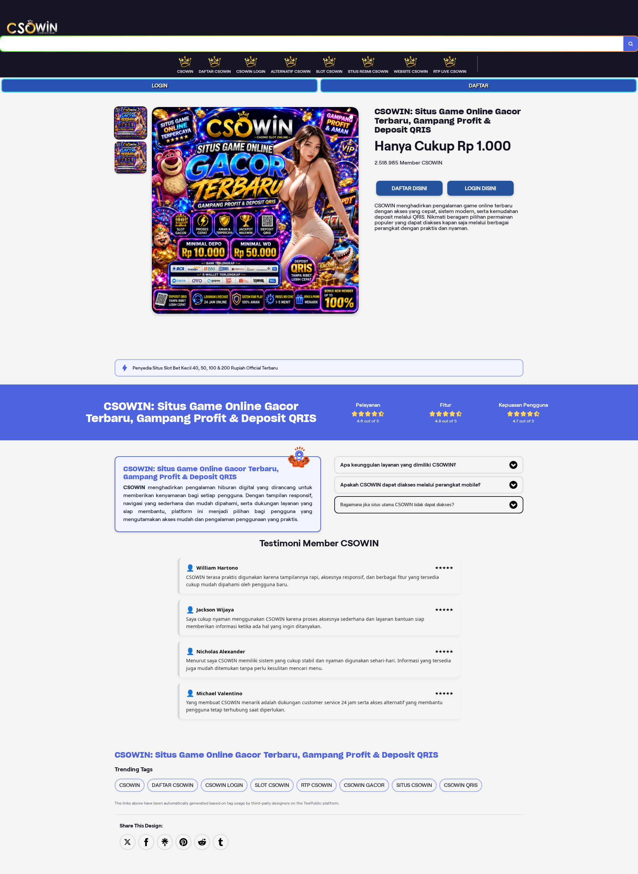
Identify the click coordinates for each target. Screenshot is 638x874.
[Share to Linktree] (165, 841)
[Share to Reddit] (202, 841)
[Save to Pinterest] (183, 841)
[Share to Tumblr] (221, 841)
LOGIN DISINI (480, 188)
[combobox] (312, 43)
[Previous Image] (157, 211)
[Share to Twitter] (128, 841)
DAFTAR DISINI (409, 188)
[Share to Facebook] (146, 841)
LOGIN (159, 85)
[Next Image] (353, 211)
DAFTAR (478, 85)
